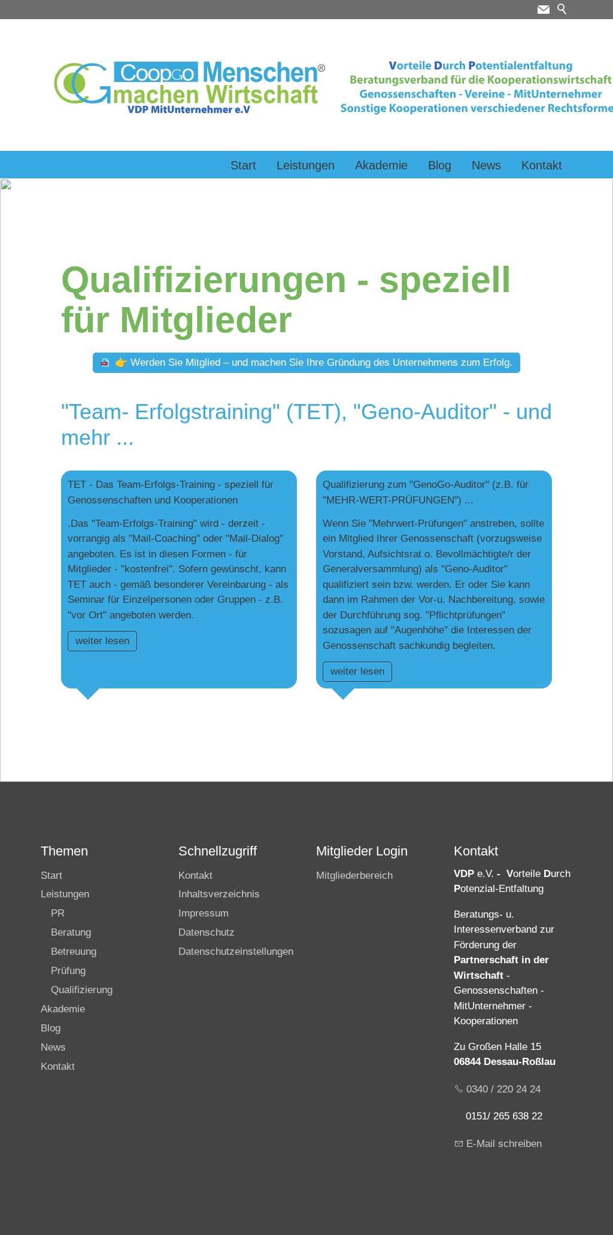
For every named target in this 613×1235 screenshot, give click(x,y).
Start (243, 165)
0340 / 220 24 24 (503, 1089)
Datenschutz (206, 932)
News (486, 165)
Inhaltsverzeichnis (219, 894)
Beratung (71, 932)
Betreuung (73, 951)
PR (58, 913)
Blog (439, 165)
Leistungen (306, 165)
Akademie (381, 165)
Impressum (203, 913)
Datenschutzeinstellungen (235, 951)
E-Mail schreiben (504, 1143)
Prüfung (68, 970)
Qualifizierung (82, 990)
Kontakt (541, 165)
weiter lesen (102, 641)
